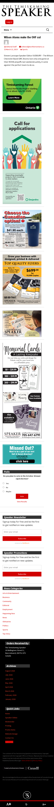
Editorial (6, 605)
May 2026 (8, 683)
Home (7, 713)
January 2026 (10, 699)
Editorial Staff (11, 46)
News (5, 617)
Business (6, 597)
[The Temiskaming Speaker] (27, 10)
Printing (8, 726)
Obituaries (7, 621)
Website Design (11, 734)
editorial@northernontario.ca (32, 46)
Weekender (9, 721)
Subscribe (9, 742)
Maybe (8, 491)
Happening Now (9, 613)
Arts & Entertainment (11, 593)
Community (7, 601)
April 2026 (9, 687)
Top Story (6, 634)
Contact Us (9, 738)
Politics (5, 625)
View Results (22, 501)
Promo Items (10, 730)
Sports (25, 49)
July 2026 (8, 675)
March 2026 (9, 691)
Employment (7, 609)
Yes (7, 483)
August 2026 (10, 671)
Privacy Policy (37, 761)
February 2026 (10, 695)
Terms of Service (26, 761)
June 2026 (9, 679)
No (7, 487)
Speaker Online (11, 717)
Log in (9, 22)
